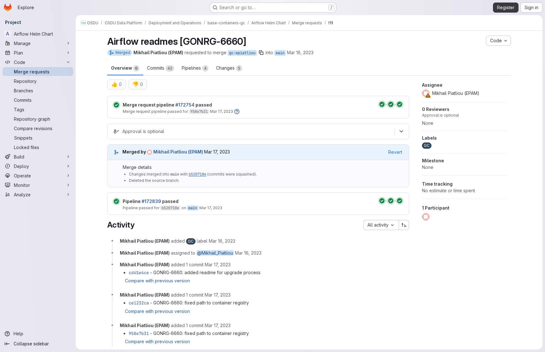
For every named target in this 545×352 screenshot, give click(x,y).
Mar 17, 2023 (221, 111)
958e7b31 (199, 111)
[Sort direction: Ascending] (404, 225)
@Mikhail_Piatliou (215, 253)
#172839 (151, 201)
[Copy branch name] (261, 52)
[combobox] (381, 225)
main (280, 52)
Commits (159, 68)
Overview (124, 68)
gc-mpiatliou (242, 52)
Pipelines (194, 68)
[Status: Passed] (116, 105)
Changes (228, 68)
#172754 (185, 104)
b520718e (197, 174)
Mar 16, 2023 (300, 52)
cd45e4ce (139, 272)
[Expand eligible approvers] (401, 131)
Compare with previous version (157, 280)
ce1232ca (139, 303)
